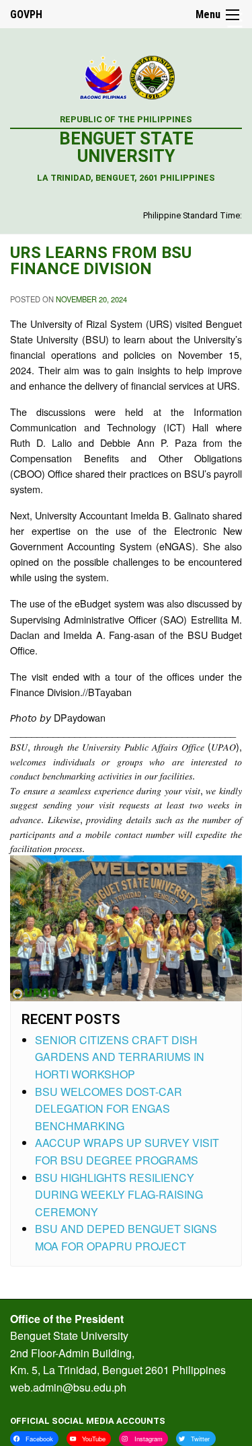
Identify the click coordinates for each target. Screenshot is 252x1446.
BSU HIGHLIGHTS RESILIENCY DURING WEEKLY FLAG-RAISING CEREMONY (119, 1195)
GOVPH (26, 14)
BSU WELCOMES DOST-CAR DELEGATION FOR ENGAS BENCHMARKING (108, 1109)
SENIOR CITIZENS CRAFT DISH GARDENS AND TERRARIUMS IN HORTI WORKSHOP (119, 1057)
